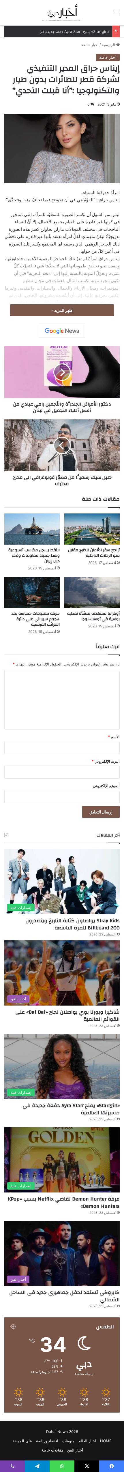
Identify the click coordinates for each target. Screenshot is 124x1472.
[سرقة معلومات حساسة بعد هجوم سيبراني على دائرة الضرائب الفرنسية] (32, 592)
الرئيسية (109, 44)
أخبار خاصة (90, 44)
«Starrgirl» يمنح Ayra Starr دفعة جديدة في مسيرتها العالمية (60, 31)
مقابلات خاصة (52, 1450)
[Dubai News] (62, 12)
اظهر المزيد (63, 310)
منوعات (68, 1441)
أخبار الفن (75, 1450)
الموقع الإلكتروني (106, 785)
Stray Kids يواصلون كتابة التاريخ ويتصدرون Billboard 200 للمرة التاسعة (72, 924)
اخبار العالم (87, 1441)
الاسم (114, 736)
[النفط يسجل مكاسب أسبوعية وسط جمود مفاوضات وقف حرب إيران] (32, 529)
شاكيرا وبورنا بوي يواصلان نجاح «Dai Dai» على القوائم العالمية (67, 1015)
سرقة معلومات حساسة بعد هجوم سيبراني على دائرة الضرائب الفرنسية (36, 619)
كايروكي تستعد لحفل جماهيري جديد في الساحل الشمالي (64, 1296)
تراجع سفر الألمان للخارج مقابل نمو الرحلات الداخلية (94, 552)
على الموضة (22, 1441)
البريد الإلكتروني (106, 761)
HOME (106, 1441)
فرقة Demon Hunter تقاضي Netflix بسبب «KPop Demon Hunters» (64, 1202)
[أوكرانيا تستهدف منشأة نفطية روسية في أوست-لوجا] (92, 592)
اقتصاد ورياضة (47, 1441)
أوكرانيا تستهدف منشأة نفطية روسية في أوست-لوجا (93, 616)
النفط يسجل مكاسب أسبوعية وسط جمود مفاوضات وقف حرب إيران (34, 555)
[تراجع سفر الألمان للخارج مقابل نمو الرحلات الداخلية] (92, 529)
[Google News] (62, 331)
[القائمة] (117, 14)
